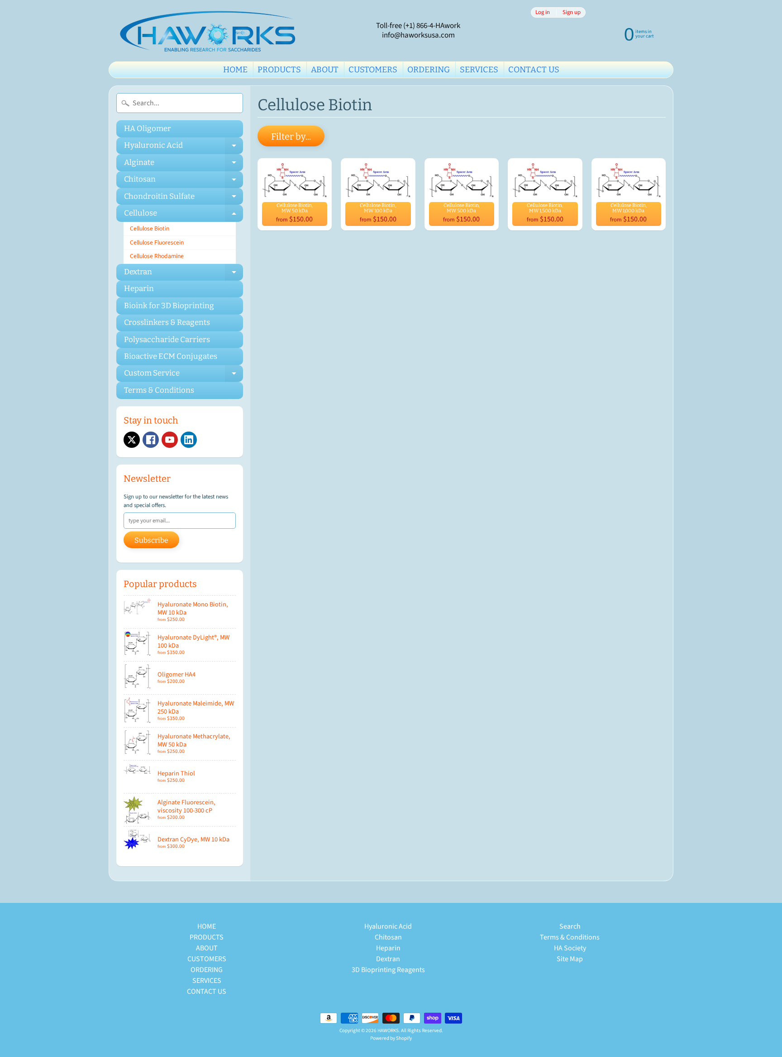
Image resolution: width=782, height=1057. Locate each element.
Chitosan (183, 181)
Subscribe (151, 540)
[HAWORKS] (210, 30)
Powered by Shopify (391, 1038)
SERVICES (479, 70)
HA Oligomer (147, 128)
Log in (542, 12)
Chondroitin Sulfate (183, 198)
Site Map (570, 959)
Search (570, 926)
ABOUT (325, 70)
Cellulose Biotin (149, 228)
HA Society (570, 948)
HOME (235, 70)
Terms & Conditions (159, 390)
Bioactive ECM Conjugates (170, 356)
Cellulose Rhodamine (157, 256)
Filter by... (291, 136)
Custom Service (183, 375)
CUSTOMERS (372, 70)
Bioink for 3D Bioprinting (169, 305)
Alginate (183, 164)
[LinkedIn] (189, 440)
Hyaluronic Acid (183, 147)
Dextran (183, 274)
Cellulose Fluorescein (157, 242)
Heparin (139, 288)
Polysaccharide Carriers (167, 339)
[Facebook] (151, 440)
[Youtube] (170, 440)
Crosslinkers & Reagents (167, 322)
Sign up (572, 12)
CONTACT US (533, 70)
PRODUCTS (279, 70)
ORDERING (428, 70)
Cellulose (183, 214)
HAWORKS (388, 1030)
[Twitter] (132, 440)
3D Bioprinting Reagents (388, 970)
